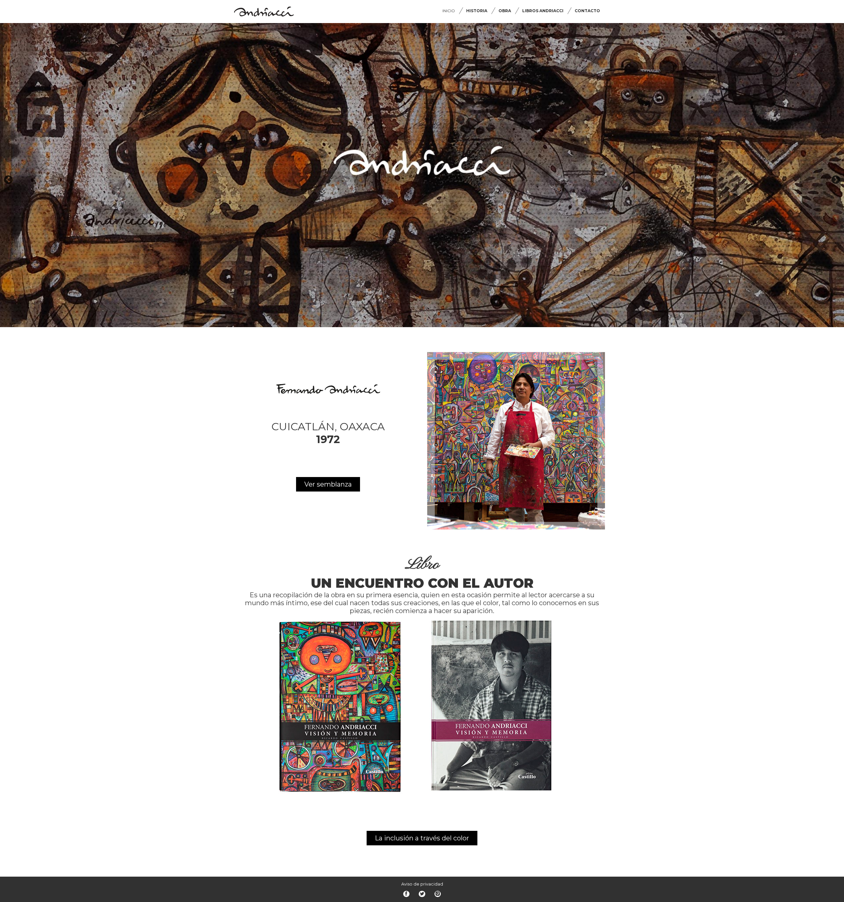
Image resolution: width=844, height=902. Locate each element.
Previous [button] (8, 180)
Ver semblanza (328, 484)
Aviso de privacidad (422, 884)
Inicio (448, 10)
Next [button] (836, 180)
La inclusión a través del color (422, 838)
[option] (422, 175)
